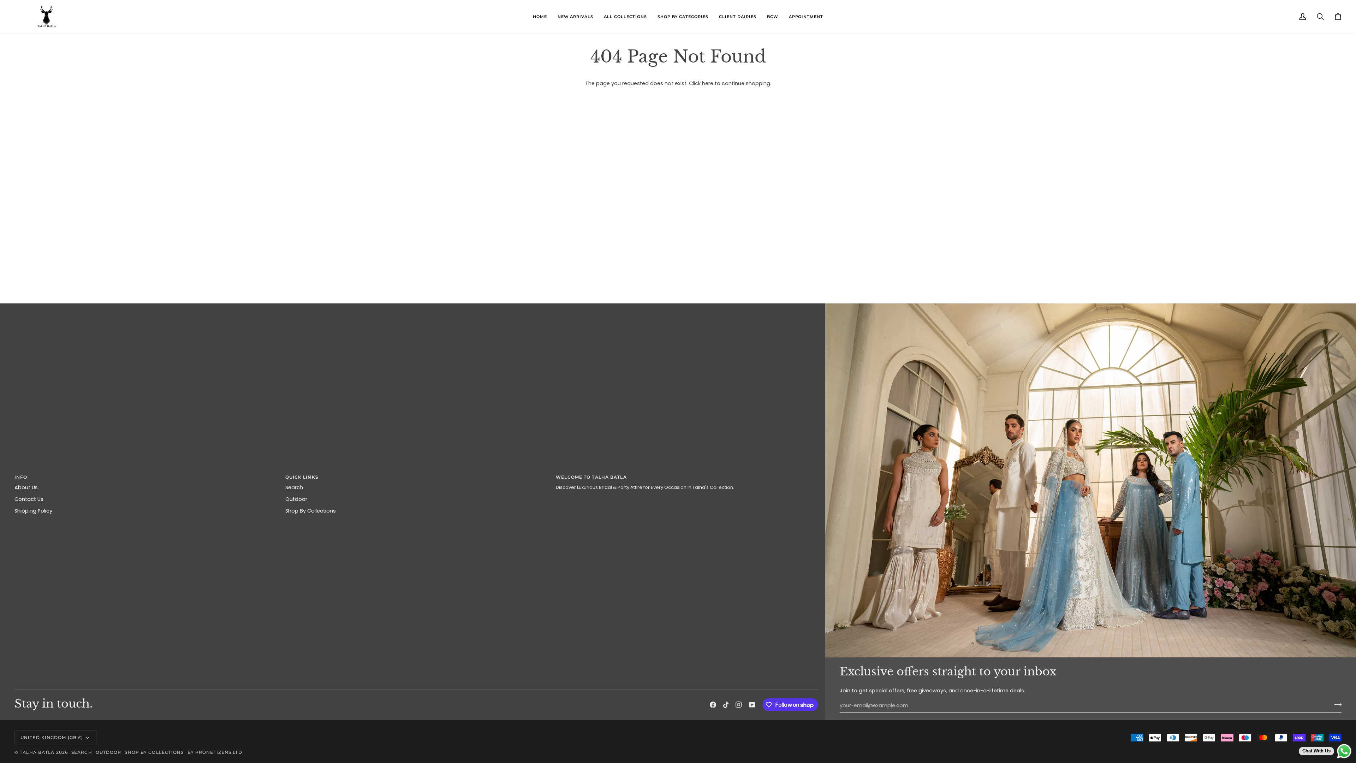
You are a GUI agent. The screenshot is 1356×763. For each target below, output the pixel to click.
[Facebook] (713, 705)
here (707, 83)
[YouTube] (752, 705)
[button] (625, 16)
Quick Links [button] (302, 477)
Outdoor (296, 499)
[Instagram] (739, 705)
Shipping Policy (33, 510)
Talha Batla (37, 752)
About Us (26, 487)
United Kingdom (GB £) (51, 737)
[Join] (1336, 704)
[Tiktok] (726, 705)
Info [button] (20, 477)
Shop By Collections (310, 510)
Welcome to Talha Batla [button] (591, 477)
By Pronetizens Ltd (215, 752)
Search (294, 487)
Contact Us (28, 499)
